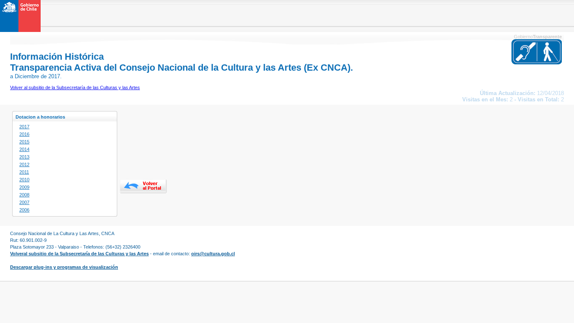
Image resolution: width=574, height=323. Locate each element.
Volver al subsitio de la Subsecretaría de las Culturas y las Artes (75, 87)
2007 (24, 202)
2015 (24, 141)
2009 (24, 187)
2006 (24, 209)
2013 (24, 156)
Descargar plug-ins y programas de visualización (64, 267)
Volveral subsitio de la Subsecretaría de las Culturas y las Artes (79, 253)
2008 (24, 194)
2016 (24, 134)
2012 (24, 164)
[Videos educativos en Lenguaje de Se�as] (536, 62)
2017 (24, 126)
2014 (24, 149)
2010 (24, 179)
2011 (24, 172)
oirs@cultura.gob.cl (213, 253)
